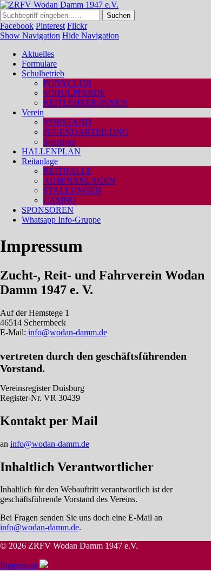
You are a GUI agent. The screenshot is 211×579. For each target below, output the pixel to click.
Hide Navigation (90, 35)
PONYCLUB (67, 83)
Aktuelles (38, 53)
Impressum (18, 565)
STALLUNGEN (72, 190)
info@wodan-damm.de (67, 332)
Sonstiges (59, 141)
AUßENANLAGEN (79, 180)
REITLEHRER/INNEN (85, 102)
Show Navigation (30, 35)
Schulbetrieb (43, 73)
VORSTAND (67, 122)
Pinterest (50, 25)
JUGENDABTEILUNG (86, 131)
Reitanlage (40, 161)
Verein (33, 112)
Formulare (39, 63)
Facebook (17, 25)
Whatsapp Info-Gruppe (61, 219)
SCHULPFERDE (74, 92)
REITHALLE (67, 170)
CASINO (59, 200)
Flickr (77, 25)
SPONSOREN (48, 209)
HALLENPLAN (51, 151)
